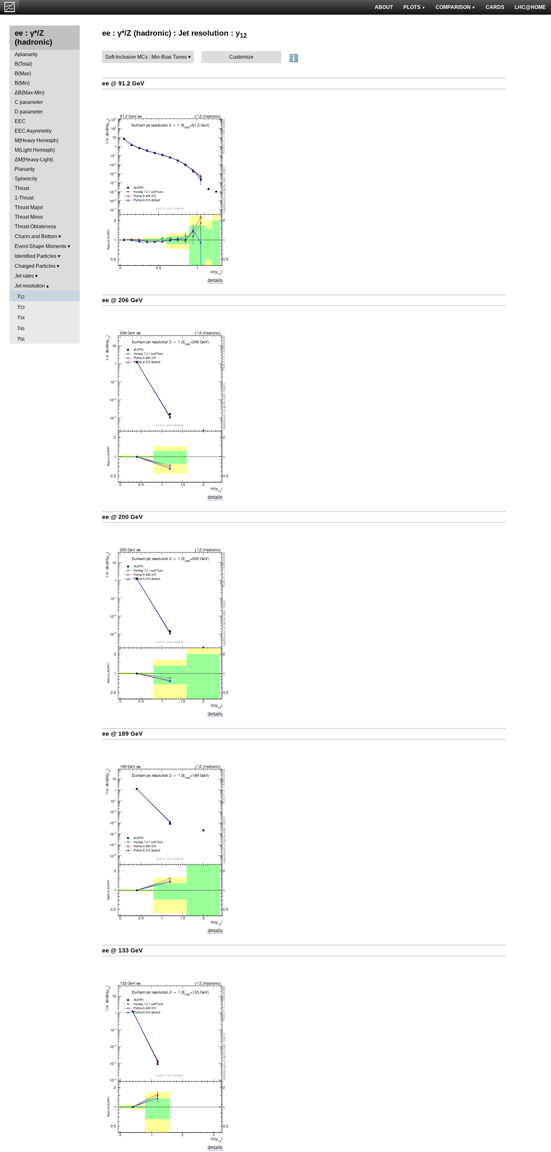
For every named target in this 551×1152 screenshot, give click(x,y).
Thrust (22, 188)
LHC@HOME (530, 7)
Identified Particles (35, 256)
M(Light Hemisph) (35, 150)
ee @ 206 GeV (122, 300)
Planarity (25, 169)
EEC (20, 121)
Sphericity (26, 178)
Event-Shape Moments (40, 246)
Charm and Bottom (36, 236)
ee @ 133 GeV (122, 950)
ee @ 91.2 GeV (123, 83)
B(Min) (22, 83)
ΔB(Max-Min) (29, 92)
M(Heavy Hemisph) (36, 140)
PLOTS (412, 7)
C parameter (29, 102)
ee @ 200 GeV (122, 517)
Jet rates (24, 276)
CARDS (495, 7)
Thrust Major (29, 207)
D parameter (29, 111)
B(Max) (23, 73)
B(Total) (23, 64)
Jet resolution (30, 285)
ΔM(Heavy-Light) (34, 159)
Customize (241, 57)
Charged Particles (35, 266)
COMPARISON (453, 7)
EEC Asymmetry (33, 131)
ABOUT (384, 7)
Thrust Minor (29, 217)
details (215, 280)
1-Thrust (24, 198)
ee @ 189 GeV (122, 733)
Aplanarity (26, 54)
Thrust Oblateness (35, 226)
